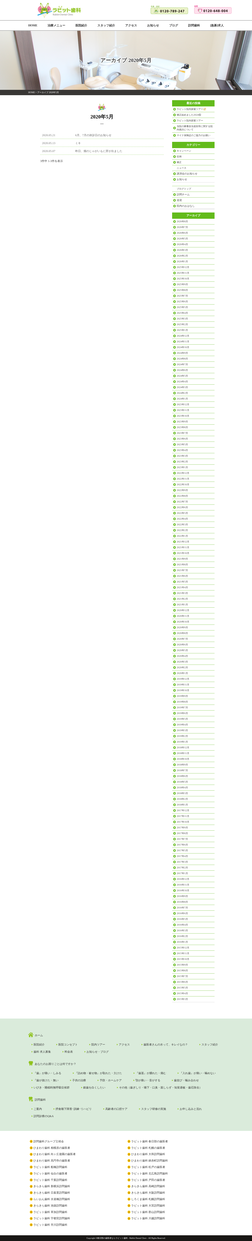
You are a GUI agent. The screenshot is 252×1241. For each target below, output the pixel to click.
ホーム (39, 1035)
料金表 (69, 1051)
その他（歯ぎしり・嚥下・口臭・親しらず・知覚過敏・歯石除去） (160, 1087)
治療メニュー (56, 25)
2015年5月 (182, 987)
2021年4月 (182, 587)
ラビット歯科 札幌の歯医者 (148, 1147)
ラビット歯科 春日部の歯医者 (149, 1141)
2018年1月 (182, 804)
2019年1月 (182, 741)
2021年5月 (182, 581)
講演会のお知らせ (187, 173)
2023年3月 (182, 455)
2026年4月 (182, 244)
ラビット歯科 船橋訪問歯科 (50, 1167)
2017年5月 (182, 850)
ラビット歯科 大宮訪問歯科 (148, 1205)
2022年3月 (182, 524)
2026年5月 (182, 238)
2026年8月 (182, 221)
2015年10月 (183, 959)
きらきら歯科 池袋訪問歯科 (50, 1205)
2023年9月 (182, 421)
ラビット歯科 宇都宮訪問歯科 (51, 1218)
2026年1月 (182, 261)
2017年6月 (182, 844)
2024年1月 (182, 398)
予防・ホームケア (111, 1080)
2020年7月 (182, 638)
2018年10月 (183, 759)
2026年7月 (182, 227)
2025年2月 (182, 324)
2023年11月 (183, 410)
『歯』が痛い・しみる (47, 1073)
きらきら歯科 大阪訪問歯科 (148, 1192)
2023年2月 (182, 461)
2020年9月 (182, 627)
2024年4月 (182, 381)
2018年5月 (182, 781)
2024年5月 (182, 375)
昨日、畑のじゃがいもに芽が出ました (98, 151)
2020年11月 (183, 616)
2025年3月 (182, 318)
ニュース (181, 168)
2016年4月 (182, 924)
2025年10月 (183, 278)
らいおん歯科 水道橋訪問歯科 (51, 1199)
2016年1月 (182, 942)
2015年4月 (182, 993)
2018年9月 (182, 764)
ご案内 (38, 1108)
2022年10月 (183, 484)
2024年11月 (183, 341)
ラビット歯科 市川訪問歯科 (50, 1224)
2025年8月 (182, 290)
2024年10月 (183, 347)
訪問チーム (183, 194)
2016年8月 (182, 901)
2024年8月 (182, 358)
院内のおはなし (186, 206)
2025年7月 (182, 295)
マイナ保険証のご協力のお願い (193, 135)
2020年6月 (182, 644)
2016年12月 (183, 879)
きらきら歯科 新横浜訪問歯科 (51, 1186)
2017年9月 (182, 827)
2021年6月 (182, 576)
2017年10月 (183, 821)
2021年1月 (182, 604)
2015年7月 (182, 976)
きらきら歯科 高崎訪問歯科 (148, 1186)
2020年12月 (183, 610)
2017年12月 (183, 810)
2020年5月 (182, 650)
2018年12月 (183, 747)
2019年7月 (182, 707)
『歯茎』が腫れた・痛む (151, 1073)
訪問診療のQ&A (44, 1116)
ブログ (173, 25)
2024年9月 (182, 353)
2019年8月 (182, 701)
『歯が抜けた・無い (46, 1080)
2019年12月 (183, 678)
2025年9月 (182, 284)
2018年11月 (183, 753)
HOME (32, 25)
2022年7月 (182, 501)
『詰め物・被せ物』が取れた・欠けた (98, 1073)
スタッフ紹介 (106, 25)
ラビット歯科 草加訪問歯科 (50, 1212)
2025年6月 (182, 301)
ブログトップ (184, 188)
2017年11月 (183, 816)
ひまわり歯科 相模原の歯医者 (51, 1147)
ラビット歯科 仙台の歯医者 (50, 1173)
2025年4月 (182, 313)
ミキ (78, 143)
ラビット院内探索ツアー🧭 (191, 109)
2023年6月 (182, 438)
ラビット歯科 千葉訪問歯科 (50, 1179)
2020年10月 (183, 621)
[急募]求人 (217, 25)
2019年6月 (182, 713)
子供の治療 (79, 1080)
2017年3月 (182, 861)
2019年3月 (182, 730)
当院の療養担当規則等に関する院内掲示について (195, 128)
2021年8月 (182, 564)
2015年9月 (182, 964)
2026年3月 (182, 250)
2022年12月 (183, 473)
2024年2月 (182, 393)
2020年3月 (182, 661)
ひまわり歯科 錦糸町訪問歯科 (149, 1160)
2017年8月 (182, 833)
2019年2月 (182, 736)
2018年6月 (182, 776)
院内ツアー (98, 1044)
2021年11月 (183, 547)
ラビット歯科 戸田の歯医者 (148, 1179)
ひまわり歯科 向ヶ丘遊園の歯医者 (54, 1154)
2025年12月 (183, 267)
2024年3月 (182, 387)
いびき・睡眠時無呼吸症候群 (52, 1087)
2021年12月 (183, 541)
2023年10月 (183, 415)
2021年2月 (182, 598)
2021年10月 (183, 553)
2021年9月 (182, 558)
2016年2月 (182, 936)
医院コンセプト (68, 1044)
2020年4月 (182, 656)
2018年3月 (182, 793)
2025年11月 (183, 273)
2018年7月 (182, 770)
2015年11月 (183, 953)
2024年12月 (183, 335)
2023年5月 (182, 444)
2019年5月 (182, 719)
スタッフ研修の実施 (153, 1108)
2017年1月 (182, 873)
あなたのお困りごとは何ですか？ (55, 1063)
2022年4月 (182, 518)
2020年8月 (182, 633)
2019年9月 (182, 696)
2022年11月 (183, 478)
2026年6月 (182, 232)
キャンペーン (184, 150)
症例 (179, 156)
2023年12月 (183, 404)
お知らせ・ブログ (98, 1051)
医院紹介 (81, 25)
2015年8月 (182, 970)
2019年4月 (182, 724)
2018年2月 (182, 799)
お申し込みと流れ (191, 1108)
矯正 (179, 162)
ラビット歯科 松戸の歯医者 (148, 1167)
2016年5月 (182, 919)
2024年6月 (182, 370)
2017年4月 (182, 856)
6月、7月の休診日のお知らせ (93, 135)
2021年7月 (182, 570)
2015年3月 (182, 999)
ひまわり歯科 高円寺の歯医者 (51, 1160)
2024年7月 (182, 364)
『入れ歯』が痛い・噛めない (198, 1073)
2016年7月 (182, 907)
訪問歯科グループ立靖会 (48, 1141)
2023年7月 (182, 433)
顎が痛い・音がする (147, 1080)
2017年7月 (182, 839)
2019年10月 (183, 690)
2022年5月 (182, 513)
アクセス (131, 25)
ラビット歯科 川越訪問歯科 (148, 1218)
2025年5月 (182, 307)
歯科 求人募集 (42, 1051)
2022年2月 (182, 530)
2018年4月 (182, 787)
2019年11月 (183, 684)
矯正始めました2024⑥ (189, 114)
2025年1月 (182, 330)
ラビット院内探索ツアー (190, 120)
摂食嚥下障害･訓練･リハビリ (74, 1108)
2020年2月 (182, 667)
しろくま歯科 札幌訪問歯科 (148, 1199)
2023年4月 (182, 450)
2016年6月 (182, 913)
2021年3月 (182, 593)
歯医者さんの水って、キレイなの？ (166, 1044)
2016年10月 (183, 890)
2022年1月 (182, 536)
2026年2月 (182, 255)
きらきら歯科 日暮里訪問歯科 (51, 1192)
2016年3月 (182, 930)
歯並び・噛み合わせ (186, 1080)
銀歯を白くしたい (94, 1087)
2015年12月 (183, 947)
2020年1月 (182, 673)
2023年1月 (182, 467)
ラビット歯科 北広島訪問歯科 (149, 1173)
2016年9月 (182, 896)
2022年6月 (182, 507)
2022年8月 (182, 496)
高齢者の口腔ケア (116, 1108)
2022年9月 (182, 490)
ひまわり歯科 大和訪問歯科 (148, 1154)
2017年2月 (182, 867)
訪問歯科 (194, 25)
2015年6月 (182, 982)
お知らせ (153, 25)
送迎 (179, 200)
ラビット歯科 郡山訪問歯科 (148, 1212)
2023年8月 (182, 427)
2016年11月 (183, 884)
